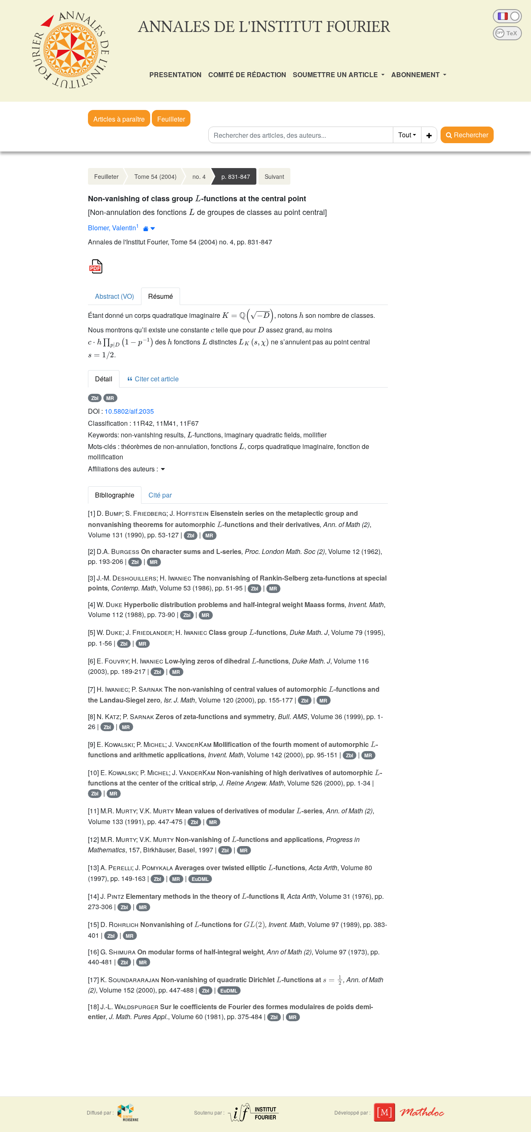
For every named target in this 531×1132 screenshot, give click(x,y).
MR (110, 398)
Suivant (274, 176)
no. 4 (199, 176)
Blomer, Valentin (112, 227)
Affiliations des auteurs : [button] (124, 468)
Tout (404, 134)
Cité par (160, 495)
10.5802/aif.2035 (129, 411)
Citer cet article (156, 378)
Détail (103, 378)
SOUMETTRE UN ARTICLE (336, 74)
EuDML (200, 879)
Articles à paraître (119, 119)
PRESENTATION (175, 74)
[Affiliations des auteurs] (149, 228)
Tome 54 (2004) (155, 176)
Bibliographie (114, 495)
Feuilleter (171, 119)
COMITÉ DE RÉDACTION (247, 74)
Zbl (94, 398)
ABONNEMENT (416, 74)
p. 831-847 (236, 176)
